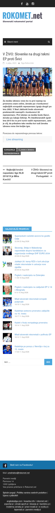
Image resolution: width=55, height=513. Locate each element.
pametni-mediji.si (33, 509)
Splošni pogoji (9, 492)
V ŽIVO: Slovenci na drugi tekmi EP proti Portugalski (41, 173)
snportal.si (8, 503)
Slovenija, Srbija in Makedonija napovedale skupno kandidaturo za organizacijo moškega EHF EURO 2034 (32, 250)
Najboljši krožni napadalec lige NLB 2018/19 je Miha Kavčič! (13, 174)
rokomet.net (42, 501)
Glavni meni (12, 41)
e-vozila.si (43, 506)
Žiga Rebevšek (27, 63)
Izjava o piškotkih (10, 495)
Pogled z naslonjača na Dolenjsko (30, 275)
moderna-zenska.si (14, 506)
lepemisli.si (19, 509)
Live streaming (14, 139)
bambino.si (45, 503)
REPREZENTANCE (11, 153)
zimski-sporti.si (21, 503)
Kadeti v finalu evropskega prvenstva (31, 322)
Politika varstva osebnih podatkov (32, 492)
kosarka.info (29, 501)
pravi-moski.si (31, 506)
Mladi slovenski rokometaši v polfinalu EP (33, 334)
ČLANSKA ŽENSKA (26, 149)
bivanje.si (34, 503)
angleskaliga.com (14, 501)
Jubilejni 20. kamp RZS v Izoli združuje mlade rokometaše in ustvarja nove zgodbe (32, 264)
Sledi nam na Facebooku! (21, 464)
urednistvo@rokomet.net (19, 472)
